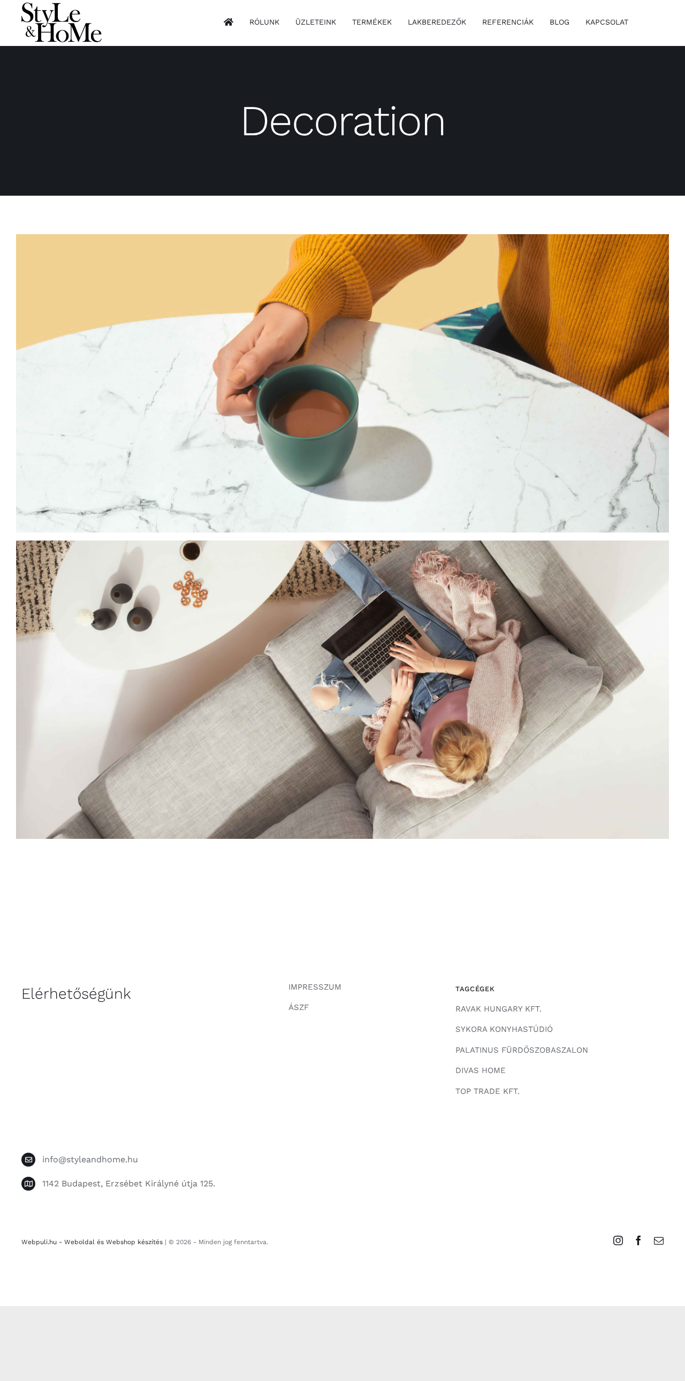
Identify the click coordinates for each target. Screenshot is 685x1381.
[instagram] (618, 1240)
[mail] (659, 1240)
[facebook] (638, 1240)
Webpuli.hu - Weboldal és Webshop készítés (92, 1242)
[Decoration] (342, 383)
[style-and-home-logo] (61, 7)
